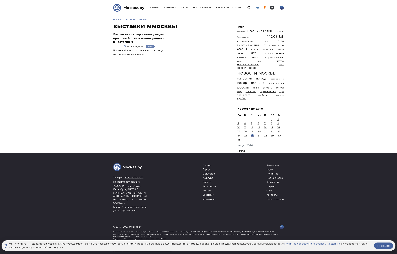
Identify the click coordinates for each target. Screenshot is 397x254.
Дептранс (279, 31)
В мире (207, 165)
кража (240, 61)
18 (245, 131)
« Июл (241, 151)
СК (266, 41)
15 (272, 127)
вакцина (254, 49)
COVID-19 (241, 31)
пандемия (244, 78)
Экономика (209, 186)
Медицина (209, 199)
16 (278, 127)
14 (265, 127)
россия (243, 87)
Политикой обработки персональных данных (312, 243)
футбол (241, 98)
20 (259, 131)
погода (261, 78)
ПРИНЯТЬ (383, 245)
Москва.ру (133, 7)
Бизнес (154, 8)
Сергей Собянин (249, 45)
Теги (240, 26)
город (280, 49)
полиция (257, 83)
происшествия (276, 83)
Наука (269, 169)
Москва (275, 36)
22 (272, 131)
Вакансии (208, 194)
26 (252, 135)
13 (259, 127)
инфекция (242, 57)
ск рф (256, 88)
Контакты (272, 194)
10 (238, 127)
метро (280, 60)
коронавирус (274, 57)
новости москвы (256, 73)
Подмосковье (202, 8)
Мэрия (185, 8)
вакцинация (267, 49)
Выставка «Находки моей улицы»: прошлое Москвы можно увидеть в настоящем (138, 38)
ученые (280, 95)
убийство (263, 95)
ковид (256, 57)
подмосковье (277, 79)
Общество (209, 173)
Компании (272, 182)
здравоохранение (274, 53)
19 (252, 131)
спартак (280, 88)
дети (240, 53)
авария (242, 48)
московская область (248, 64)
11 (245, 127)
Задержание (243, 37)
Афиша (207, 190)
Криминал (169, 8)
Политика (272, 173)
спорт (239, 92)
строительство (268, 91)
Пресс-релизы (275, 199)
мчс (281, 64)
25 (245, 135)
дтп (253, 53)
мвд (259, 61)
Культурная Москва (228, 8)
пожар (242, 83)
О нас (269, 190)
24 (239, 135)
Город (150, 46)
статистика (251, 91)
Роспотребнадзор (246, 41)
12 (252, 127)
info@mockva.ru (130, 181)
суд (281, 91)
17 (238, 131)
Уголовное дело (274, 45)
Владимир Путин (259, 30)
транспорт (243, 94)
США (281, 41)
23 (279, 131)
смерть (267, 87)
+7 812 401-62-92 (134, 177)
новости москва (246, 67)
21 (265, 131)
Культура (208, 178)
